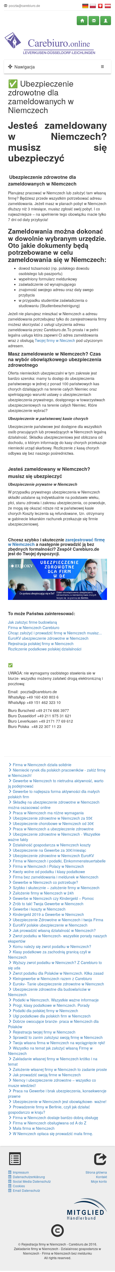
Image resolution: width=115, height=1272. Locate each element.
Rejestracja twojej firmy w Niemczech (43, 1032)
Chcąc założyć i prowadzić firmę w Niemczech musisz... (55, 632)
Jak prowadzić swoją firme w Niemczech (46, 1074)
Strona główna (96, 1172)
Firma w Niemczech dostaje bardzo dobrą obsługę (55, 1117)
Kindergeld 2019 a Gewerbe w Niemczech (48, 914)
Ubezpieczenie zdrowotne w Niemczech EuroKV (53, 855)
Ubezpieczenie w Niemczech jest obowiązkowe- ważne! (59, 1101)
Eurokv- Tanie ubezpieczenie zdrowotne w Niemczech (58, 983)
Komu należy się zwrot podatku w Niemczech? (51, 946)
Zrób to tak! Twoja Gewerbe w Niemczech (47, 903)
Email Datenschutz (25, 1190)
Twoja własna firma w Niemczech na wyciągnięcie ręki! (58, 1042)
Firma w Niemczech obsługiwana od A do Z (49, 1122)
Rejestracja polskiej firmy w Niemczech (41, 643)
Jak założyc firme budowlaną (32, 622)
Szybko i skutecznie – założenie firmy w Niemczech (55, 887)
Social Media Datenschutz (31, 1181)
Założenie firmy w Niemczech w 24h (43, 893)
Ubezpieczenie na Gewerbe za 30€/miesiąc (49, 850)
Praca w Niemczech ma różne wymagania (48, 812)
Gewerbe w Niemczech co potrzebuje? (45, 882)
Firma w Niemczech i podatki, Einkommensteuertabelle (59, 861)
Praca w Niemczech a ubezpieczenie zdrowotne (53, 828)
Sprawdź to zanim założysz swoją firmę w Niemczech (57, 1037)
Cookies (18, 1186)
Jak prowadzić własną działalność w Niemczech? (54, 930)
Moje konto (99, 1181)
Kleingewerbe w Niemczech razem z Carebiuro (52, 978)
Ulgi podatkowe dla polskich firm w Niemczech (51, 1016)
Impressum (20, 1172)
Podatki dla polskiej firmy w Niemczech (45, 1010)
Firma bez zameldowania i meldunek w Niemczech (55, 877)
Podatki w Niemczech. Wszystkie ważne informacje (55, 1000)
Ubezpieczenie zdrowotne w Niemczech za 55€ (52, 818)
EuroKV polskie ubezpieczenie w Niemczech (49, 925)
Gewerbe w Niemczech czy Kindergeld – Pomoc (53, 898)
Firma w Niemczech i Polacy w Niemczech (48, 866)
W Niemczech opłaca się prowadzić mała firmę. (52, 1133)
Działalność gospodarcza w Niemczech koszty (51, 844)
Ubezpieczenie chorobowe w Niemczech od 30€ (53, 823)
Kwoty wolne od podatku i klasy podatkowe (48, 871)
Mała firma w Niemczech (33, 1128)
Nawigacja (23, 67)
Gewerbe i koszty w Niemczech (39, 909)
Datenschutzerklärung (28, 1176)
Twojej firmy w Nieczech (55, 340)
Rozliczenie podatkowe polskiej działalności (44, 649)
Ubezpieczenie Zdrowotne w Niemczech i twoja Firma (57, 919)
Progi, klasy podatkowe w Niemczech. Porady (51, 1005)
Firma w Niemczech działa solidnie (41, 764)
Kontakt (101, 1176)
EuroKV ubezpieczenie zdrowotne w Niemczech (48, 638)
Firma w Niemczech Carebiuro (33, 627)
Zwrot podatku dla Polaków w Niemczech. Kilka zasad (57, 973)
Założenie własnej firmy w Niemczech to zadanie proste (59, 1069)
